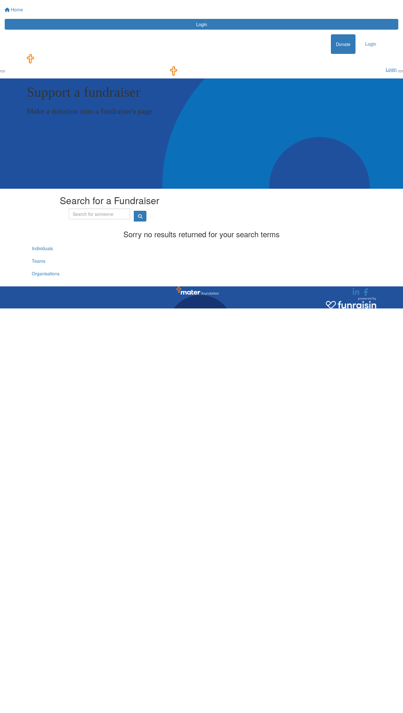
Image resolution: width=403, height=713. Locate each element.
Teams (38, 261)
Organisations (46, 273)
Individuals (42, 248)
